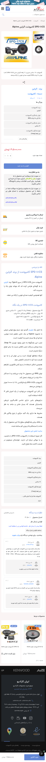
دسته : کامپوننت (35, 94)
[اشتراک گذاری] (24, 82)
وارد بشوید (16, 535)
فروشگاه (42, 21)
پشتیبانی (7, 750)
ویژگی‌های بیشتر (23, 139)
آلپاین (6, 282)
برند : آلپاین (37, 89)
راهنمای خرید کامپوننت (12, 745)
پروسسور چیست (25, 745)
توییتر (31, 330)
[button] (8, 8)
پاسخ (23, 545)
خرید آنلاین (34, 757)
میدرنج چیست (36, 745)
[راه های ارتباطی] (41, 753)
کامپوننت (35, 21)
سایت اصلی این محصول (33, 431)
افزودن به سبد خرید (23, 166)
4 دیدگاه (32, 98)
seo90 (12, 750)
